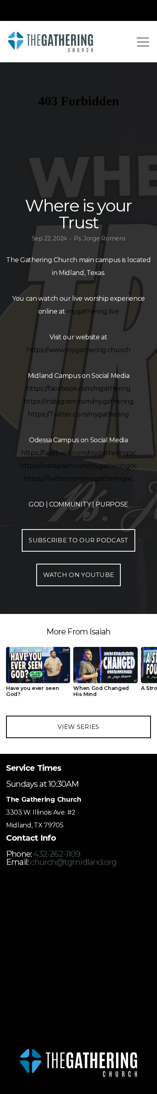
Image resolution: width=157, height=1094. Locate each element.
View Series (78, 727)
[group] (38, 675)
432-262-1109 (56, 854)
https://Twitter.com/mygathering (78, 414)
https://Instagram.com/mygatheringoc (78, 466)
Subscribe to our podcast (78, 540)
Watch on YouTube (78, 575)
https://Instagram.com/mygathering (78, 401)
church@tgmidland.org (73, 862)
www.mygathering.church (89, 350)
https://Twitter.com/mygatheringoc (78, 478)
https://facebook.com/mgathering (78, 388)
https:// (37, 350)
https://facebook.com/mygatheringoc (78, 453)
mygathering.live (92, 311)
